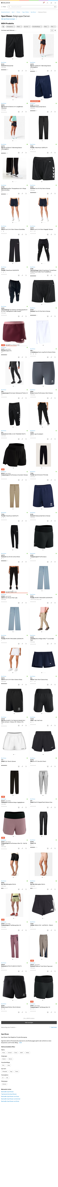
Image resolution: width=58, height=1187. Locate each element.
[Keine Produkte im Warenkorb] (55, 3)
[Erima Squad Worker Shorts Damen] (14, 995)
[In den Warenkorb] (26, 71)
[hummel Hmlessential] (14, 53)
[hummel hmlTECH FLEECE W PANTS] (14, 954)
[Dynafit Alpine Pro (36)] (14, 340)
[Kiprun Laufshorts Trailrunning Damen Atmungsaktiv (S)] (14, 135)
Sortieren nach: (5, 30)
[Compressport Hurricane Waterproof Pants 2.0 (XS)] (14, 381)
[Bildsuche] (55, 6)
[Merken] (22, 71)
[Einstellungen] (43, 3)
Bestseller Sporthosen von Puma (10, 1096)
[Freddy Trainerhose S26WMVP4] (14, 258)
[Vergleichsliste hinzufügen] (19, 71)
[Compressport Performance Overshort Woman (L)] (14, 463)
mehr (20, 1042)
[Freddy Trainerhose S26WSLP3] (14, 504)
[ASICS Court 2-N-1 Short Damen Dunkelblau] (14, 217)
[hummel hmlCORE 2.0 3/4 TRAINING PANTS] (14, 422)
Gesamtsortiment (5, 12)
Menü (4, 6)
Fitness (18, 12)
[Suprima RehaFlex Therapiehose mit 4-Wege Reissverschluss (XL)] (14, 176)
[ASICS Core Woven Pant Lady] (14, 585)
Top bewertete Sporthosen (9, 1094)
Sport (13, 12)
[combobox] (3, 26)
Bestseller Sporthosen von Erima (10, 1101)
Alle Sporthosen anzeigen (8, 19)
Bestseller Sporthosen (7, 1091)
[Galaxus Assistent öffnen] (51, 3)
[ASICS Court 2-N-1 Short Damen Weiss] (14, 667)
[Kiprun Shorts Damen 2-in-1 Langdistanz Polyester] (14, 94)
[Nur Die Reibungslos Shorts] (14, 872)
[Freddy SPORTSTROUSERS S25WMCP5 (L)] (14, 626)
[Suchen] (9, 7)
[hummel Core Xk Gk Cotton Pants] (14, 544)
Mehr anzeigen (29, 1022)
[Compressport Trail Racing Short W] (14, 913)
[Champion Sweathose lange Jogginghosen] (14, 790)
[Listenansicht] (55, 30)
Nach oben (54, 1027)
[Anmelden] (47, 2)
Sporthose (33, 12)
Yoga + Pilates (25, 12)
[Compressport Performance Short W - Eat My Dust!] (14, 831)
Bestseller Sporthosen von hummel (10, 1099)
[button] (27, 62)
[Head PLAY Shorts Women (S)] (14, 749)
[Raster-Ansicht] (52, 30)
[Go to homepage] (5, 2)
